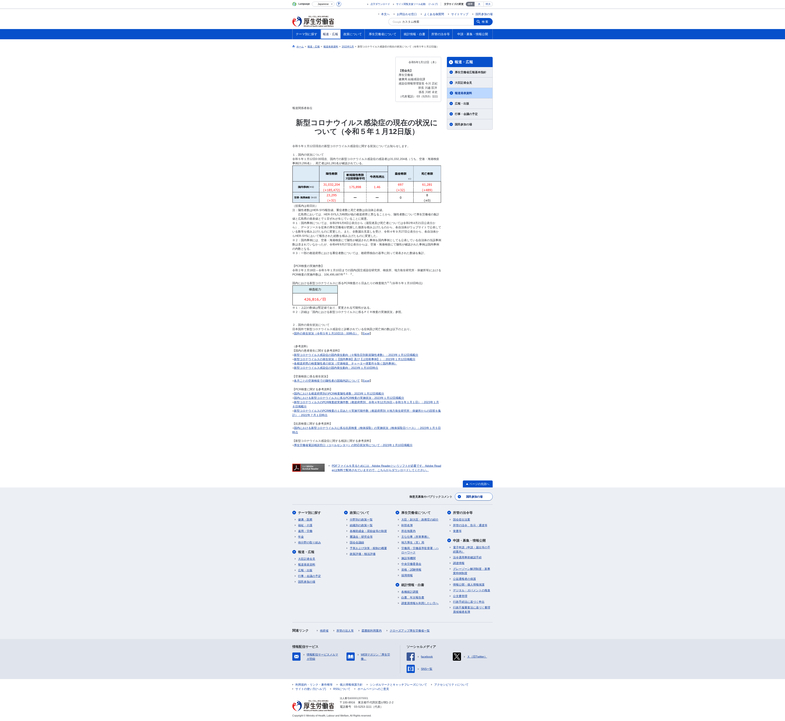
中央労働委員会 (411, 564)
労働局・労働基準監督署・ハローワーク (419, 550)
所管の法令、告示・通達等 (470, 525)
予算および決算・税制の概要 (368, 548)
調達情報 (458, 563)
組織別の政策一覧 (361, 525)
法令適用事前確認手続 (467, 557)
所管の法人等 (345, 630)
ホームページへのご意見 (373, 689)
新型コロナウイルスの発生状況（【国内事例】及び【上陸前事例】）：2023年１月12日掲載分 (354, 359)
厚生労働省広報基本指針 (470, 72)
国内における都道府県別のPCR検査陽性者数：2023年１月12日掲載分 (339, 393)
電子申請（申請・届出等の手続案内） (471, 549)
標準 (470, 4)
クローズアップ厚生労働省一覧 (410, 630)
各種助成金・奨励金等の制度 (368, 531)
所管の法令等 (463, 512)
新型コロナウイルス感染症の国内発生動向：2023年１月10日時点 (336, 367)
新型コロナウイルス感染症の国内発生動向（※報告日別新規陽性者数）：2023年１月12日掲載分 (356, 355)
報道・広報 (464, 62)
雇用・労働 (305, 531)
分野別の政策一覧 (361, 519)
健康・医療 (305, 519)
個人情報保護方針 (351, 684)
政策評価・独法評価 (363, 554)
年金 (301, 536)
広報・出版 (462, 103)
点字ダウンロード (380, 4)
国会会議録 (357, 542)
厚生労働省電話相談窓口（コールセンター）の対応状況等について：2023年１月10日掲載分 (353, 445)
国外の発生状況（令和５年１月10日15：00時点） (326, 333)
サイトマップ (459, 14)
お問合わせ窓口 (407, 14)
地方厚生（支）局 (412, 542)
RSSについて (341, 689)
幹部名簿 (407, 525)
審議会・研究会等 (361, 536)
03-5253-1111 (363, 706)
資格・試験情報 (411, 569)
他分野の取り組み (309, 542)
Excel (366, 333)
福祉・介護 (305, 525)
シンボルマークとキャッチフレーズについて (398, 684)
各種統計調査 (409, 591)
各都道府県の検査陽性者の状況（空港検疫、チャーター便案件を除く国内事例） (345, 363)
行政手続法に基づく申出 (468, 601)
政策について (359, 512)
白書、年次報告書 (412, 597)
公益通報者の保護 (464, 578)
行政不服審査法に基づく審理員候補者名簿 (471, 609)
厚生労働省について (416, 512)
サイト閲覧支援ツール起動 (411, 4)
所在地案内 (408, 531)
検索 (485, 21)
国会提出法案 (461, 519)
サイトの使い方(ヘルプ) (310, 689)
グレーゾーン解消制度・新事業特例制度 (471, 571)
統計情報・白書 (412, 585)
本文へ (385, 14)
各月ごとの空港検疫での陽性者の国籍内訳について (327, 380)
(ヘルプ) (433, 4)
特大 (488, 4)
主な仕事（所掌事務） (415, 536)
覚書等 (457, 531)
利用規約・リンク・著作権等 (314, 684)
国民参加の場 (484, 14)
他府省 (324, 630)
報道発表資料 (463, 93)
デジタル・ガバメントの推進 (471, 590)
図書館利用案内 (372, 630)
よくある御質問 (434, 14)
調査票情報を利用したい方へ (419, 603)
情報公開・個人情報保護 (468, 584)
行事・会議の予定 (466, 114)
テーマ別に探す (309, 512)
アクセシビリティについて (451, 684)
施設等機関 (408, 558)
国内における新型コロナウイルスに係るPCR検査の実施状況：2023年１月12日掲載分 (349, 397)
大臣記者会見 (463, 82)
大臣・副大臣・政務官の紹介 (419, 519)
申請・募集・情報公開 (469, 540)
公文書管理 (460, 596)
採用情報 (407, 575)
